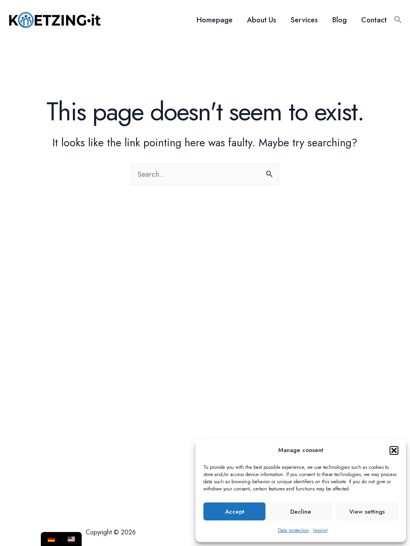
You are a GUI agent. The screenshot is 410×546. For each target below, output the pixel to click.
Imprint (320, 530)
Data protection (293, 530)
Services (304, 20)
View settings (367, 511)
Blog (339, 20)
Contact (374, 20)
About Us (261, 20)
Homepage (215, 20)
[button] (394, 450)
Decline (300, 511)
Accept (234, 511)
